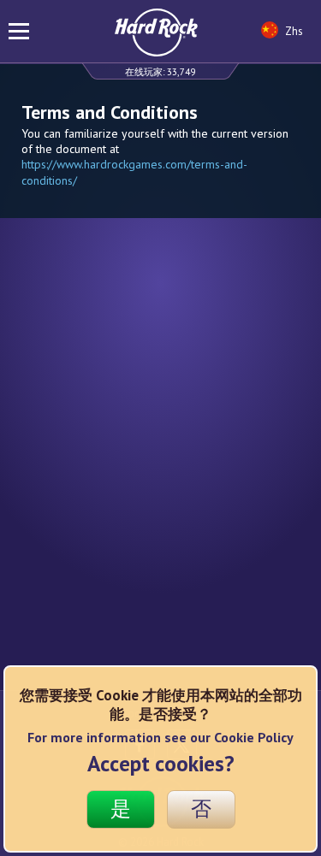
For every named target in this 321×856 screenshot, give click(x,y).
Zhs (292, 31)
